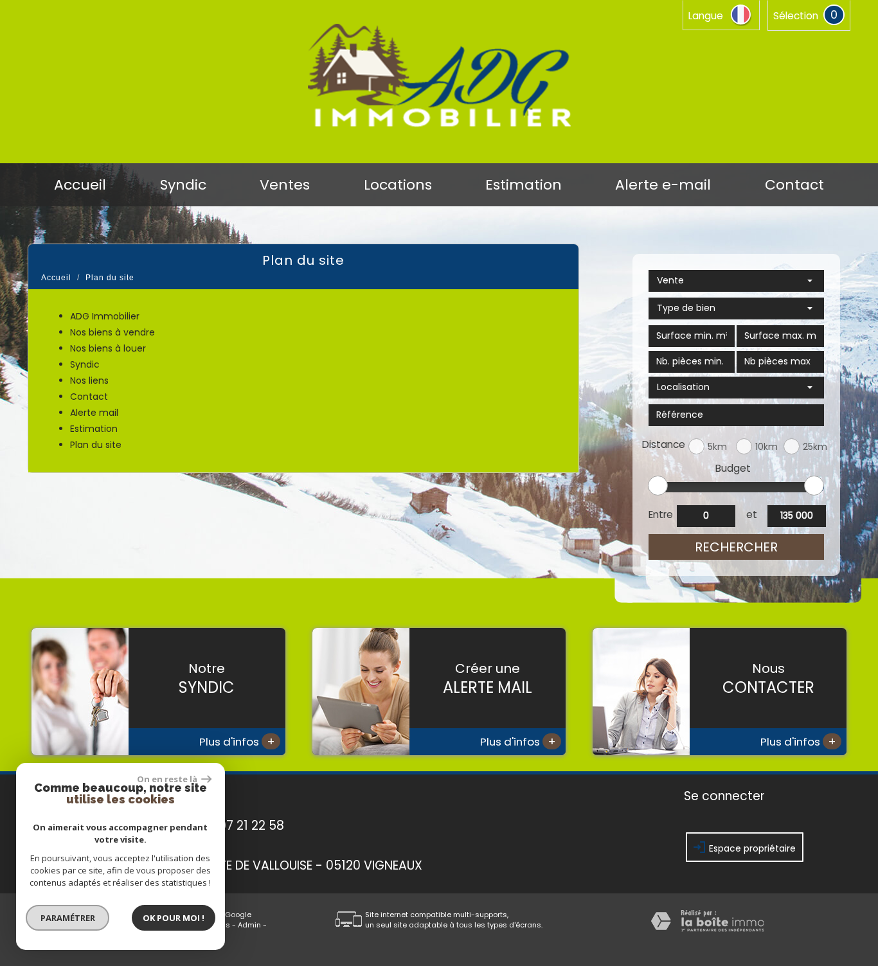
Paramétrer (67, 918)
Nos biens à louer (108, 348)
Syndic (183, 185)
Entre (660, 514)
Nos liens (89, 380)
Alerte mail (94, 412)
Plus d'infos (237, 741)
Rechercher (736, 547)
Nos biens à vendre (112, 332)
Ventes (285, 185)
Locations (398, 185)
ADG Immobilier (104, 316)
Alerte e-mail (663, 185)
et (751, 514)
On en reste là (168, 779)
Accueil (80, 185)
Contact (794, 185)
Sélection (795, 15)
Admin (249, 925)
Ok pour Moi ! (173, 918)
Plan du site (95, 444)
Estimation (523, 185)
